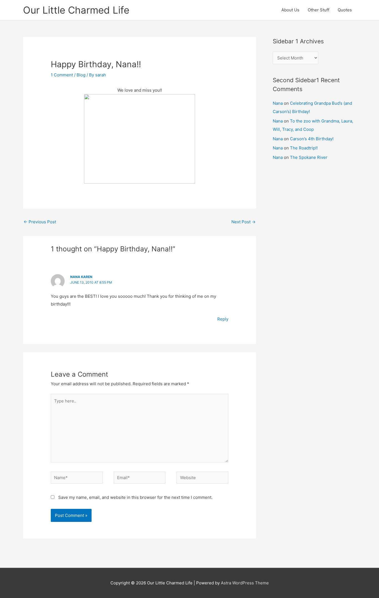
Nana (278, 103)
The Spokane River (308, 157)
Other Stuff (318, 9)
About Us (290, 9)
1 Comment (62, 74)
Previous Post (40, 221)
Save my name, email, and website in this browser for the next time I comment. (135, 497)
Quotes (345, 9)
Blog (81, 74)
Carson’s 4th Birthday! (311, 138)
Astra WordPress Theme (245, 583)
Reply (222, 319)
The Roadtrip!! (304, 148)
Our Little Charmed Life (76, 10)
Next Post (243, 221)
